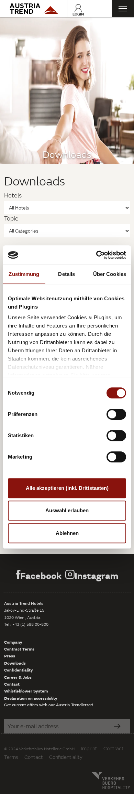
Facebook (41, 575)
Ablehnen (67, 533)
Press (9, 656)
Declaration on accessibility (30, 698)
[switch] (116, 414)
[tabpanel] (67, 90)
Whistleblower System (26, 691)
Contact (12, 684)
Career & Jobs (18, 677)
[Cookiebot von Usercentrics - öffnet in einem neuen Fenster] (96, 254)
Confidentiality (18, 670)
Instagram (96, 575)
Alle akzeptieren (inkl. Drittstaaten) (67, 488)
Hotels (13, 195)
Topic (11, 218)
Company (13, 642)
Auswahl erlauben (67, 510)
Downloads (15, 663)
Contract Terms (19, 649)
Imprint (89, 748)
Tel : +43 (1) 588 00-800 (26, 624)
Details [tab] (66, 274)
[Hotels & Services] (33, 8)
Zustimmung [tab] (24, 274)
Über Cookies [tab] (109, 274)
